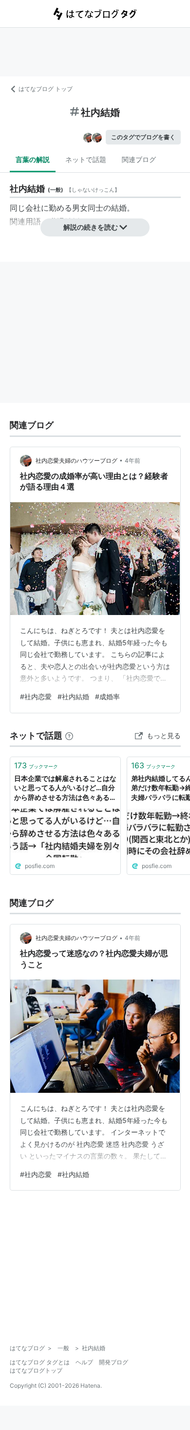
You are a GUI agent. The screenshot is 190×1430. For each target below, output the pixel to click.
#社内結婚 (73, 696)
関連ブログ (139, 159)
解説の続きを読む (90, 227)
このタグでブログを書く (143, 137)
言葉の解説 (33, 159)
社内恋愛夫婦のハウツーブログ (76, 460)
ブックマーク (36, 765)
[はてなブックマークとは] (69, 735)
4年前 (132, 460)
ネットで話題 (85, 159)
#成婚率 (107, 696)
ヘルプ (84, 1362)
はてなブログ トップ (46, 88)
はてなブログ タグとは (40, 1362)
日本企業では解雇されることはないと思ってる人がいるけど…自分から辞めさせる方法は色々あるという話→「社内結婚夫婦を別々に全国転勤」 (65, 788)
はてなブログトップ (36, 1370)
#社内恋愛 (36, 696)
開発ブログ (113, 1362)
